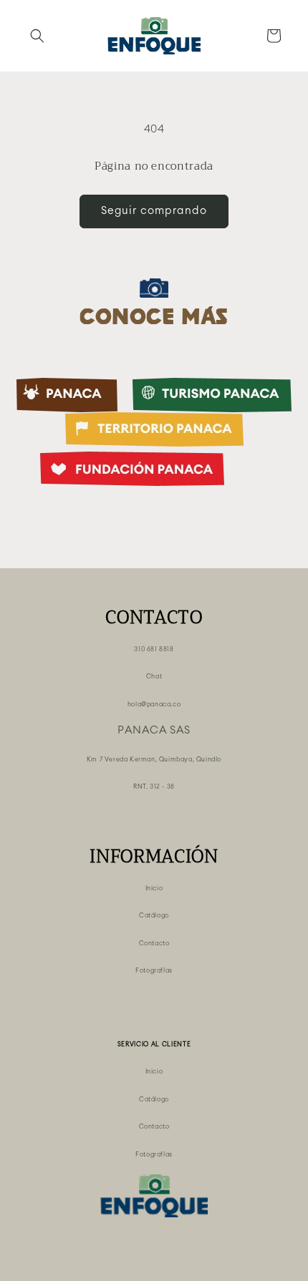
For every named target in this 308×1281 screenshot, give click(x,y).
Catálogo (154, 915)
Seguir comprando (154, 210)
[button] (37, 36)
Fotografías (154, 971)
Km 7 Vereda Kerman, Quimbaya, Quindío (154, 759)
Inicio (154, 888)
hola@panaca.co (154, 704)
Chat (154, 676)
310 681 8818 (153, 649)
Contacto (154, 943)
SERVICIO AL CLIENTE (154, 1044)
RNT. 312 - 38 (154, 787)
